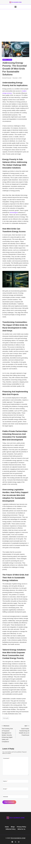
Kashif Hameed (7, 78)
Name (5, 781)
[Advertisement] (15, 25)
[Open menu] (15, 6)
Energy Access (7, 59)
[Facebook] (12, 842)
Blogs (13, 827)
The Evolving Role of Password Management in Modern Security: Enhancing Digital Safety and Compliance (7, 733)
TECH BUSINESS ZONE (17, 838)
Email (5, 789)
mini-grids (5, 718)
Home (7, 827)
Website (5, 796)
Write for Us (21, 829)
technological (14, 212)
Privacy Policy (21, 827)
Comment (6, 758)
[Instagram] (18, 842)
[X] (15, 842)
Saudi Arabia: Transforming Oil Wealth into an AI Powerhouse (24, 730)
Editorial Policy (10, 829)
